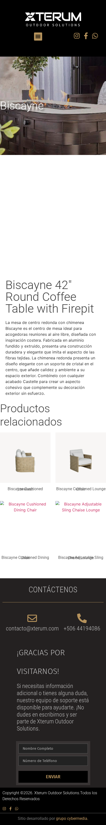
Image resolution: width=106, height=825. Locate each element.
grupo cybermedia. (72, 818)
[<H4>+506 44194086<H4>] (82, 618)
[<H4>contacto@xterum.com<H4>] (32, 618)
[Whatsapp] (95, 35)
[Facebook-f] (86, 35)
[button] (38, 36)
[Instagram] (76, 35)
